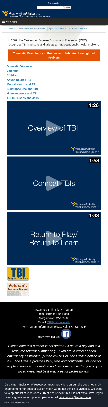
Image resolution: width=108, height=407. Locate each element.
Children (12, 75)
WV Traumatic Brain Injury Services (31, 29)
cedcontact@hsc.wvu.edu (75, 397)
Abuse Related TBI (19, 79)
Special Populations (57, 29)
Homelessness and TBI (22, 93)
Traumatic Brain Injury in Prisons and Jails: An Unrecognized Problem (54, 55)
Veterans (12, 70)
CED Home (8, 29)
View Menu (11, 22)
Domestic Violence (19, 66)
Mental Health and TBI (21, 84)
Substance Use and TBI (22, 88)
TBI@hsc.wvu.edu (58, 322)
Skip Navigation (54, 3)
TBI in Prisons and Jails (78, 29)
